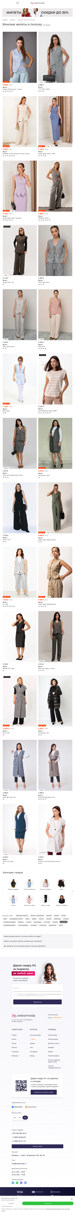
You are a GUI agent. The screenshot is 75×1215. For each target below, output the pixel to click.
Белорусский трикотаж (18, 1019)
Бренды (32, 1056)
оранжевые (57, 919)
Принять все (47, 1203)
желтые (41, 919)
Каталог (14, 1039)
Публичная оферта (53, 1056)
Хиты (31, 1047)
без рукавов (37, 922)
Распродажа (33, 1052)
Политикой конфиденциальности (53, 994)
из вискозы (43, 925)
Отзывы (14, 1043)
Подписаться (37, 1002)
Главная (14, 1035)
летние (63, 915)
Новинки (32, 1043)
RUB (25, 1117)
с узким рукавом (23, 925)
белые (27, 919)
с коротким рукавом (9, 922)
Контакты (14, 1047)
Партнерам (15, 1056)
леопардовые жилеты (16, 919)
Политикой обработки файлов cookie (55, 1209)
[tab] (37, 936)
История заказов (53, 1039)
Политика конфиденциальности (54, 1067)
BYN (15, 1117)
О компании (15, 1052)
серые (61, 925)
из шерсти (34, 925)
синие (5, 919)
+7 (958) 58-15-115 (19, 1141)
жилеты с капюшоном (37, 915)
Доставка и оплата (53, 1043)
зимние (34, 919)
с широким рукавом (9, 925)
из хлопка (47, 922)
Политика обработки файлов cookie (54, 1061)
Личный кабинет (53, 1035)
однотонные (52, 925)
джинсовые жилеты (22, 915)
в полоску (64, 922)
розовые (65, 919)
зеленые (55, 922)
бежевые (20, 922)
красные (49, 915)
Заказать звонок (37, 1146)
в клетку (28, 922)
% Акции (32, 1039)
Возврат (50, 1052)
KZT (20, 1117)
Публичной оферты (32, 994)
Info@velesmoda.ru (19, 1163)
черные (56, 915)
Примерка (51, 1047)
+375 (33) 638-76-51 (19, 1133)
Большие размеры (35, 1035)
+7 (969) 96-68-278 (19, 1137)
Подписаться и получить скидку (43, 1092)
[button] (22, 936)
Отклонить (11, 1203)
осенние (48, 919)
